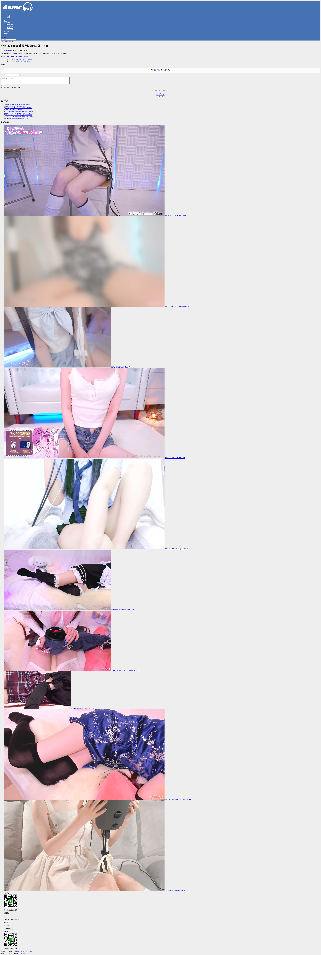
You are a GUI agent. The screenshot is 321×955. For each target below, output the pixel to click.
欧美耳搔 (10, 28)
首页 (5, 21)
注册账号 (160, 96)
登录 (2, 37)
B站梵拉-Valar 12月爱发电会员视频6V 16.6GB (18, 104)
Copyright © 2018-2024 (20, 951)
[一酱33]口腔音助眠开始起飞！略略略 (21, 59)
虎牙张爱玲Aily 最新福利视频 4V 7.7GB (16, 118)
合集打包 (10, 29)
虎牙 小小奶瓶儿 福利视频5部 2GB (20, 61)
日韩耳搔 (10, 26)
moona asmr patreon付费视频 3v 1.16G (15, 106)
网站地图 (30, 951)
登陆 (8, 16)
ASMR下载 (7, 22)
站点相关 (6, 31)
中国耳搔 (10, 24)
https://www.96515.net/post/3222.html (17, 56)
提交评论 (3, 85)
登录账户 (158, 70)
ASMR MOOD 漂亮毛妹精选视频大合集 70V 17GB (19, 116)
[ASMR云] (17, 13)
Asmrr (2, 50)
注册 (8, 17)
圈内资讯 (6, 33)
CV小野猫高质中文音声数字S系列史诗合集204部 (19, 111)
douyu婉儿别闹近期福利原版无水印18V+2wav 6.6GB (20, 113)
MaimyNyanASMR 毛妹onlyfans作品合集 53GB (18, 108)
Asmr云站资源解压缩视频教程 (13, 109)
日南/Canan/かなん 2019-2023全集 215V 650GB (18, 115)
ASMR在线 (8, 41)
